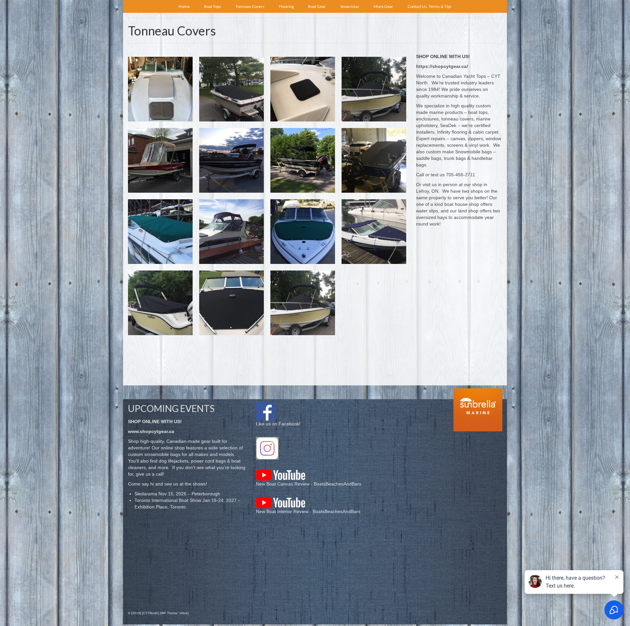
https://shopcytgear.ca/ (442, 66)
